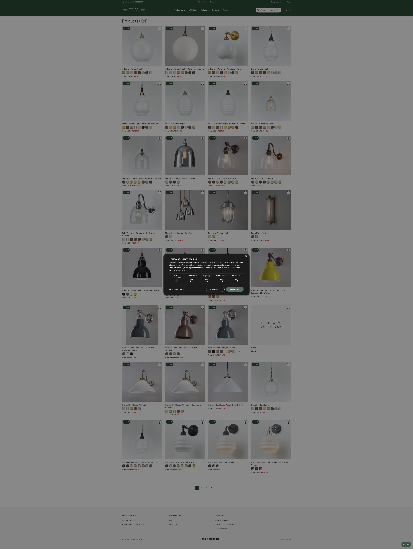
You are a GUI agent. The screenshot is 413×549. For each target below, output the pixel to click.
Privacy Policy (181, 270)
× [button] (246, 256)
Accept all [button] (235, 289)
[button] (176, 289)
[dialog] (206, 274)
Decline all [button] (215, 289)
